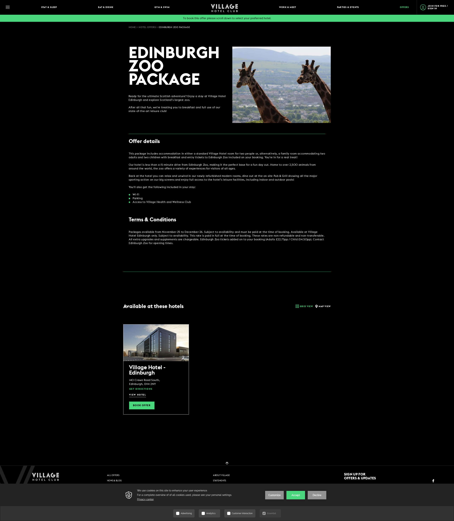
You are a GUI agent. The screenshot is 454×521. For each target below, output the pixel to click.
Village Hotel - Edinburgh (147, 370)
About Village (221, 475)
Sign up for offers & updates (360, 476)
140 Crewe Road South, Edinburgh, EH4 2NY (144, 382)
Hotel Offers (147, 27)
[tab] (304, 306)
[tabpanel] (227, 379)
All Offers (113, 475)
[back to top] (227, 463)
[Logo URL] (45, 476)
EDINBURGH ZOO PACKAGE (174, 27)
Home (132, 27)
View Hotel (137, 395)
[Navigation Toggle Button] (19, 7)
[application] (227, 502)
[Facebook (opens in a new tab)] (433, 480)
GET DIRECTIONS (141, 389)
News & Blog (114, 481)
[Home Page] (224, 7)
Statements (219, 481)
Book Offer (142, 405)
